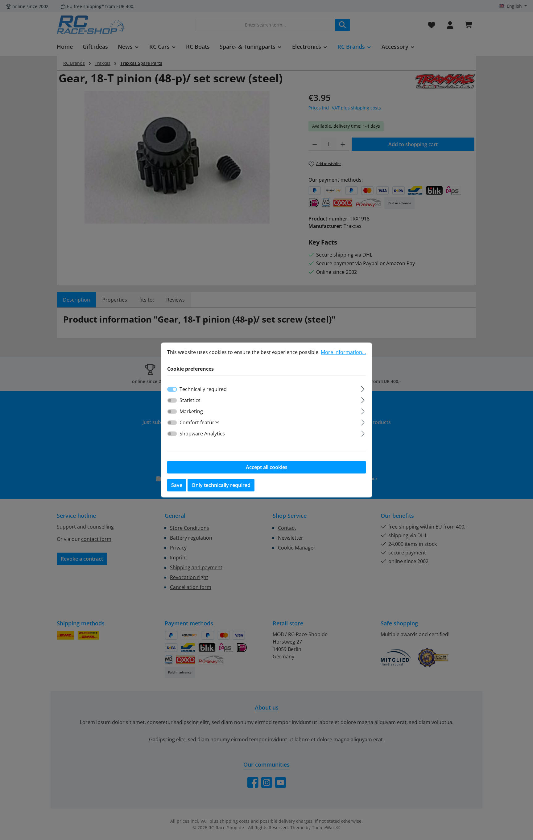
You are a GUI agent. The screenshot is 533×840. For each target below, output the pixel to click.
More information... (343, 352)
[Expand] (363, 388)
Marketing (191, 411)
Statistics (190, 400)
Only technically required (221, 485)
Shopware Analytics (202, 433)
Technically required (203, 389)
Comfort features (200, 422)
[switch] (172, 400)
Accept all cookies (266, 467)
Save (176, 485)
